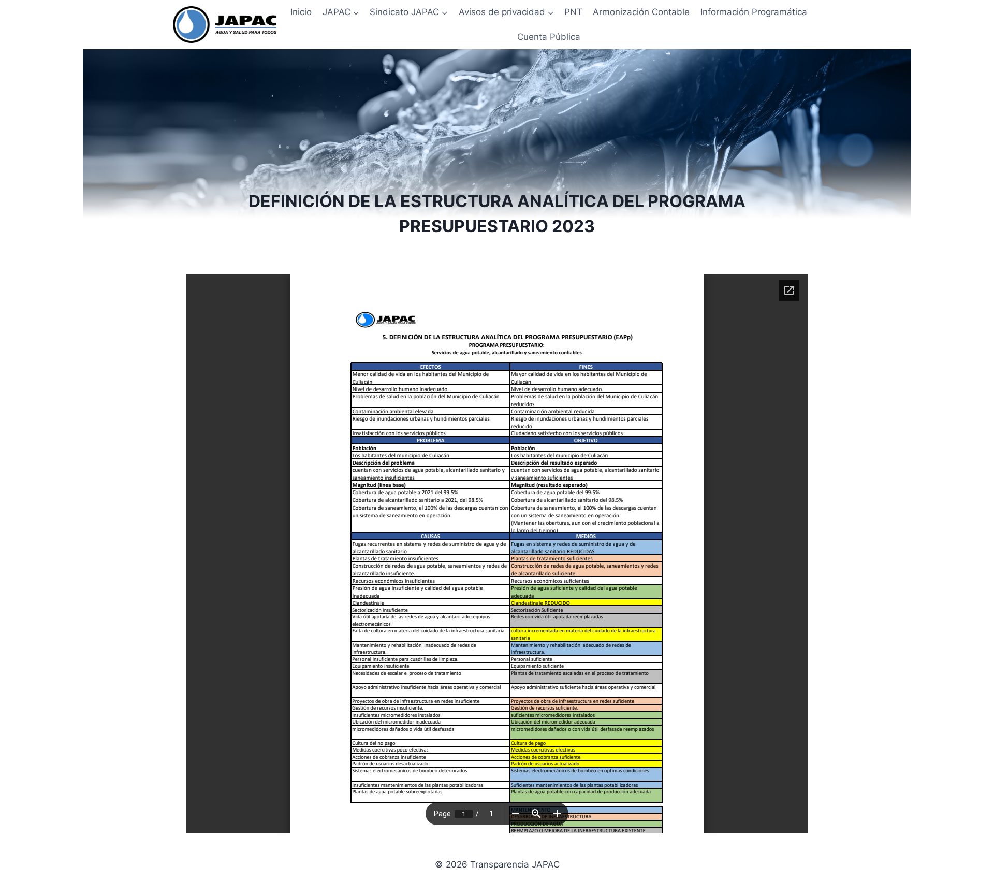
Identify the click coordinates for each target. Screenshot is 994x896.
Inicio (301, 12)
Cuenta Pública (548, 37)
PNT (573, 12)
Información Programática (753, 12)
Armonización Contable (641, 12)
